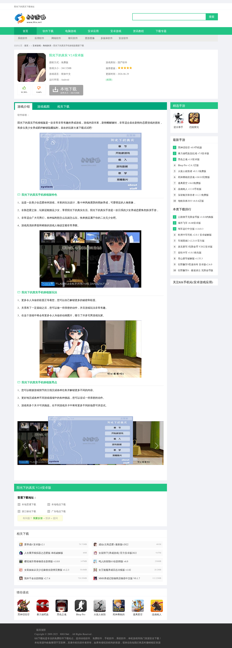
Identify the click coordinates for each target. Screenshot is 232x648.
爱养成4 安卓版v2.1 (34, 544)
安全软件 (123, 38)
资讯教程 (138, 31)
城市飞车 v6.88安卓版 (189, 222)
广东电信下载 (58, 511)
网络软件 (56, 38)
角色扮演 (47, 45)
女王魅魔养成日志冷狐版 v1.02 (115, 569)
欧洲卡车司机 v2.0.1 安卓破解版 (195, 234)
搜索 (211, 16)
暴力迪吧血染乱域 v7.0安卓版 (193, 153)
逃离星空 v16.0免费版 (189, 183)
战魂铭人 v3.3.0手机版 (189, 189)
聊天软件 (73, 38)
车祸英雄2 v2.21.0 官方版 (191, 240)
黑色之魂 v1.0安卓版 (189, 159)
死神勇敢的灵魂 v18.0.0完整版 (194, 177)
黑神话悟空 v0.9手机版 (190, 147)
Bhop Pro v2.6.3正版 (188, 165)
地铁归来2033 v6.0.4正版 (191, 200)
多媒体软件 (107, 38)
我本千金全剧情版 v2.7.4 (37, 578)
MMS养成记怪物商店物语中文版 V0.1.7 (119, 578)
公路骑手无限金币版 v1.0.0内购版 (195, 216)
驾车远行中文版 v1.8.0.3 (190, 228)
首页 (25, 31)
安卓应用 (93, 31)
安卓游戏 (115, 31)
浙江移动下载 (29, 511)
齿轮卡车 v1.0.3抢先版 (189, 252)
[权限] (109, 79)
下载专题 (161, 31)
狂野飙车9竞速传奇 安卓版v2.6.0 (195, 264)
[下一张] (127, 445)
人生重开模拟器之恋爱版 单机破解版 (43, 552)
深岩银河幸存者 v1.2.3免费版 (193, 194)
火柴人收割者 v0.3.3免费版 (192, 171)
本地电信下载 (58, 504)
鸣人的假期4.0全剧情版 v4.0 (113, 561)
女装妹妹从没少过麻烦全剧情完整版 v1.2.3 (46, 569)
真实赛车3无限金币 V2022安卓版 (195, 246)
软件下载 (48, 31)
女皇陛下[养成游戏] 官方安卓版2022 (118, 552)
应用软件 (39, 38)
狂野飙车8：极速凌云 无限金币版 (195, 270)
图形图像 (90, 38)
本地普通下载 (29, 504)
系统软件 (22, 38)
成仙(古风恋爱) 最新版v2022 (113, 544)
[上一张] (54, 445)
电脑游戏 (70, 31)
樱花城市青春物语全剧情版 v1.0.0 (42, 561)
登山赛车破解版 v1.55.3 (190, 258)
